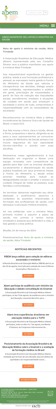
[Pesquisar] (45, 13)
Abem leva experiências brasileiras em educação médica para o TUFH (28, 316)
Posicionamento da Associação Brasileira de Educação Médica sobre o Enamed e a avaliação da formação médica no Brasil (28, 347)
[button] (53, 25)
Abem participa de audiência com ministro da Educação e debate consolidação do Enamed (28, 287)
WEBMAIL (50, 395)
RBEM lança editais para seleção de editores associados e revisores (28, 258)
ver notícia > (28, 276)
